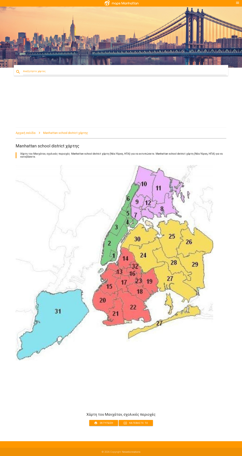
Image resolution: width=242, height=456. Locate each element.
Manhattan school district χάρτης (65, 133)
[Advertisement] (114, 105)
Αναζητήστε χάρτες (34, 71)
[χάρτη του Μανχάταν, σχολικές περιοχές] (114, 360)
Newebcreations (131, 451)
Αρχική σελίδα (25, 133)
